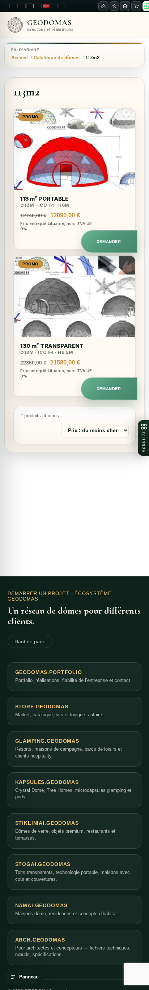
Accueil (19, 57)
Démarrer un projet (38, 593)
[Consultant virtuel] (114, 6)
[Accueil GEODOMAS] (103, 6)
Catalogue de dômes (57, 57)
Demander (109, 241)
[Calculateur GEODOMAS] (125, 6)
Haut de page (30, 641)
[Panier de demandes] (136, 6)
